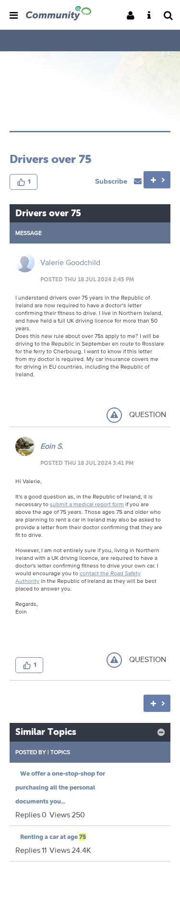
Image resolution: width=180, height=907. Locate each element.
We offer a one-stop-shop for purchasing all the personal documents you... (60, 787)
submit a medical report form (87, 504)
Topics (60, 752)
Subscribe (112, 180)
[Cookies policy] (151, 16)
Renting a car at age (53, 836)
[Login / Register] (133, 16)
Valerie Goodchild (70, 262)
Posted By (30, 752)
